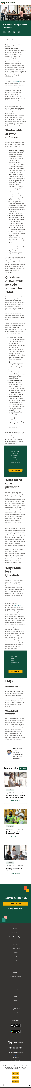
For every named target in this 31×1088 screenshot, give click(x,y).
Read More (14, 800)
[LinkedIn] (4, 32)
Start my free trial (15, 904)
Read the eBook (15, 671)
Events (15, 956)
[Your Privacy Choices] (15, 1055)
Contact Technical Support (15, 937)
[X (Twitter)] (14, 1048)
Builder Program (15, 989)
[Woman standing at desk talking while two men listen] (15, 852)
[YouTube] (20, 1048)
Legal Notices (15, 1057)
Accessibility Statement (16, 1052)
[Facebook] (9, 32)
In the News (16, 961)
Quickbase (17, 605)
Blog (15, 1000)
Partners (15, 985)
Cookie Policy (15, 1013)
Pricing (15, 980)
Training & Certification (15, 1009)
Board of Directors (15, 965)
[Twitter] (14, 32)
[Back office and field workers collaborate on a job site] (15, 816)
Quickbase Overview (15, 976)
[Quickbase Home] (15, 1042)
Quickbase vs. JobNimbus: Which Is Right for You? (14, 832)
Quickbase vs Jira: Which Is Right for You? (14, 869)
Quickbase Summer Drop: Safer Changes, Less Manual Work (15, 796)
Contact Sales (15, 932)
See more (23, 768)
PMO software (15, 81)
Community (15, 1004)
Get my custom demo (15, 908)
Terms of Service (15, 1060)
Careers (15, 952)
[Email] (19, 32)
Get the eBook (15, 470)
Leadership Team (15, 948)
